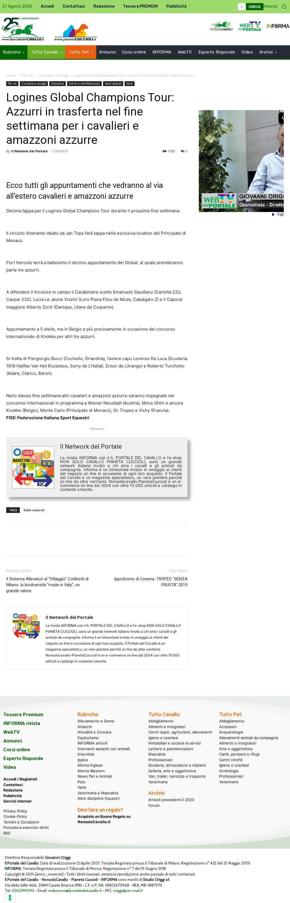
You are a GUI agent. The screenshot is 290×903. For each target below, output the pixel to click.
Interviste (86, 754)
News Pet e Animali (95, 776)
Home (11, 75)
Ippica (83, 760)
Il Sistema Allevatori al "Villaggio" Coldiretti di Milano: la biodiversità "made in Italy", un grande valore (47, 584)
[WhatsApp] (51, 164)
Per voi (27, 75)
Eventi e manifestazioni (84, 83)
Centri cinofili (230, 760)
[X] (25, 164)
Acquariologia (231, 732)
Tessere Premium (23, 714)
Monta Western (91, 771)
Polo (81, 782)
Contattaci (13, 784)
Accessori (227, 726)
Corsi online (16, 749)
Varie (129, 83)
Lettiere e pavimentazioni (170, 748)
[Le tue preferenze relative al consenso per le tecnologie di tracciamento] (10, 897)
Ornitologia (228, 771)
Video (9, 767)
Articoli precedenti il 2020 (171, 799)
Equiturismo (88, 737)
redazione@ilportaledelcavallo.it (75, 890)
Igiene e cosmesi (163, 737)
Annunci (12, 741)
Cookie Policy (15, 816)
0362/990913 (23, 890)
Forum (153, 805)
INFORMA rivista (21, 723)
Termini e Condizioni (21, 822)
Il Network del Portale (29, 151)
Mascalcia (156, 754)
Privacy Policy (15, 811)
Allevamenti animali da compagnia (248, 737)
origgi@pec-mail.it (128, 890)
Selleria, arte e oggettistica (172, 771)
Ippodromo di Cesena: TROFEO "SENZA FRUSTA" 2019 (150, 581)
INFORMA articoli (92, 743)
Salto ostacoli (113, 83)
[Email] (64, 164)
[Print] (77, 164)
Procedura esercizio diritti (26, 827)
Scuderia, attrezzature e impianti (177, 765)
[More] (90, 164)
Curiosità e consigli (53, 75)
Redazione (13, 790)
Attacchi (85, 726)
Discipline (57, 83)
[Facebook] (12, 164)
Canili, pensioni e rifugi (239, 754)
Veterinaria (157, 782)
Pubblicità (12, 795)
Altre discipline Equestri (99, 798)
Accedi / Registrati (20, 779)
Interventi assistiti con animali (104, 748)
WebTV (11, 732)
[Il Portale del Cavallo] (75, 32)
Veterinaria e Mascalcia (98, 793)
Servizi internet (17, 801)
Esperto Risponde (23, 758)
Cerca (255, 7)
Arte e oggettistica (235, 748)
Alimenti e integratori (166, 726)
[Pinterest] (38, 164)
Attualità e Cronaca (94, 732)
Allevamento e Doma (96, 721)
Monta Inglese (90, 765)
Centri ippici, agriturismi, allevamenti (180, 732)
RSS (6, 833)
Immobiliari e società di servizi (174, 743)
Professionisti (160, 760)
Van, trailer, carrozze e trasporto (177, 776)
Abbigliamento (161, 721)
